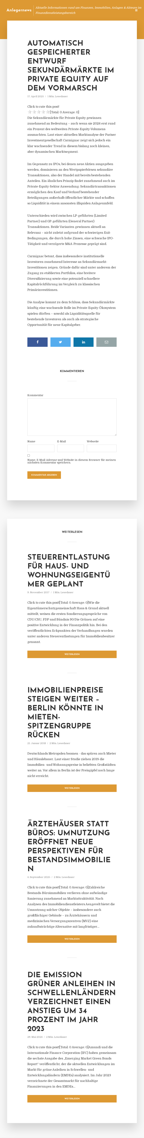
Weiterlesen (72, 654)
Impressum (101, 10)
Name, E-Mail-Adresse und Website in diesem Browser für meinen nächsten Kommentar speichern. (71, 461)
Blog (58, 10)
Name (31, 441)
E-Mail (61, 441)
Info (70, 10)
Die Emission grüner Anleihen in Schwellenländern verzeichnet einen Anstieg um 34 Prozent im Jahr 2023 (71, 1002)
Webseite (93, 441)
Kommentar (35, 395)
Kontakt (84, 10)
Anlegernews (19, 10)
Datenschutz (121, 10)
